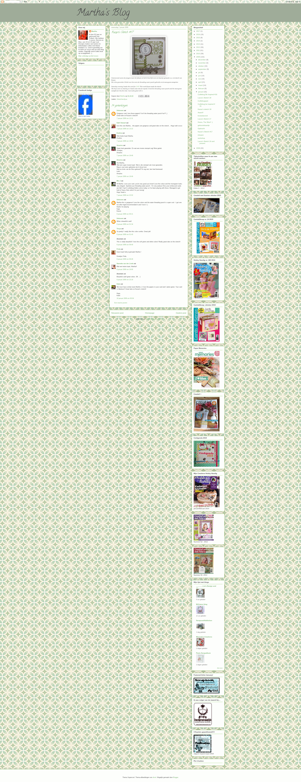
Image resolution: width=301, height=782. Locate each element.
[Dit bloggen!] (142, 96)
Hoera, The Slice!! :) (205, 122)
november (202, 63)
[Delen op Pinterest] (148, 96)
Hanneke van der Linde (125, 263)
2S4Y (137, 86)
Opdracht (201, 128)
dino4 (154, 777)
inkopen (201, 135)
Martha (94, 31)
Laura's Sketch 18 (204, 98)
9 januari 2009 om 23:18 (125, 280)
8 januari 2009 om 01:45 (125, 234)
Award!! (200, 112)
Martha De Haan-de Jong (85, 94)
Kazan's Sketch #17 (205, 132)
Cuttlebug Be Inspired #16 (207, 94)
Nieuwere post (117, 313)
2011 (198, 50)
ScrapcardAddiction (204, 620)
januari (201, 92)
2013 (198, 44)
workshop (201, 138)
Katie (118, 284)
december (202, 60)
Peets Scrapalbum (203, 653)
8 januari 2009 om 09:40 (125, 245)
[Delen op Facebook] (146, 96)
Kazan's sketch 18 (204, 109)
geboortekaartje (204, 125)
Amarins (120, 145)
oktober (201, 66)
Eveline (119, 133)
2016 (198, 34)
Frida (118, 249)
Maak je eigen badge (84, 116)
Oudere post (181, 313)
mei (199, 79)
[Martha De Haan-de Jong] (85, 114)
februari (201, 88)
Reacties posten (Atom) (154, 319)
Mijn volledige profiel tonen (88, 56)
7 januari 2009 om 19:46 (125, 155)
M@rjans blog (201, 604)
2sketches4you (122, 99)
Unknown (120, 110)
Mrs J (119, 181)
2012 (198, 47)
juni (199, 76)
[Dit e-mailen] (139, 96)
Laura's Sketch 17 (204, 119)
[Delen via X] (144, 96)
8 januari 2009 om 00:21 (125, 214)
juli (199, 72)
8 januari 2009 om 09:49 (125, 259)
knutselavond (203, 116)
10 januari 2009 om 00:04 (125, 298)
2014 (198, 41)
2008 (198, 148)
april (200, 82)
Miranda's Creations (204, 637)
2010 (198, 54)
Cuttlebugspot (203, 101)
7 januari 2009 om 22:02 (125, 195)
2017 (198, 31)
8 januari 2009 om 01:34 (125, 224)
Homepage (149, 313)
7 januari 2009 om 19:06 (125, 141)
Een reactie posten (120, 303)
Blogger (175, 777)
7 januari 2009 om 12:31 (125, 118)
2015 (198, 38)
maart (200, 85)
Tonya (119, 229)
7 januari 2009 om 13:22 (125, 129)
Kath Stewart (121, 123)
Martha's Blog (103, 13)
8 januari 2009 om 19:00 (125, 269)
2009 (198, 57)
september (202, 69)
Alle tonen (220, 668)
